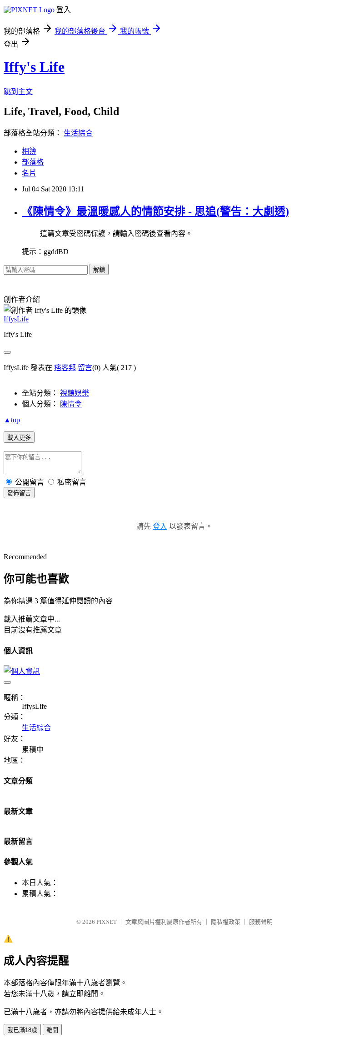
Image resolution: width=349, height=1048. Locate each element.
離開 (52, 1030)
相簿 (29, 151)
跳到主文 (18, 91)
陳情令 (71, 404)
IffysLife (16, 319)
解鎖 (99, 269)
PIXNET (106, 921)
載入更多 (19, 437)
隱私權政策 (225, 921)
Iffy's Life (34, 67)
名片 (29, 173)
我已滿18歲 (22, 1030)
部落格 (33, 162)
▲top (12, 420)
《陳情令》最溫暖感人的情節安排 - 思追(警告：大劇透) (155, 211)
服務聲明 (261, 921)
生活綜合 (78, 133)
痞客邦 (65, 367)
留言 (85, 367)
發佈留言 (19, 493)
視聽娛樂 (74, 393)
